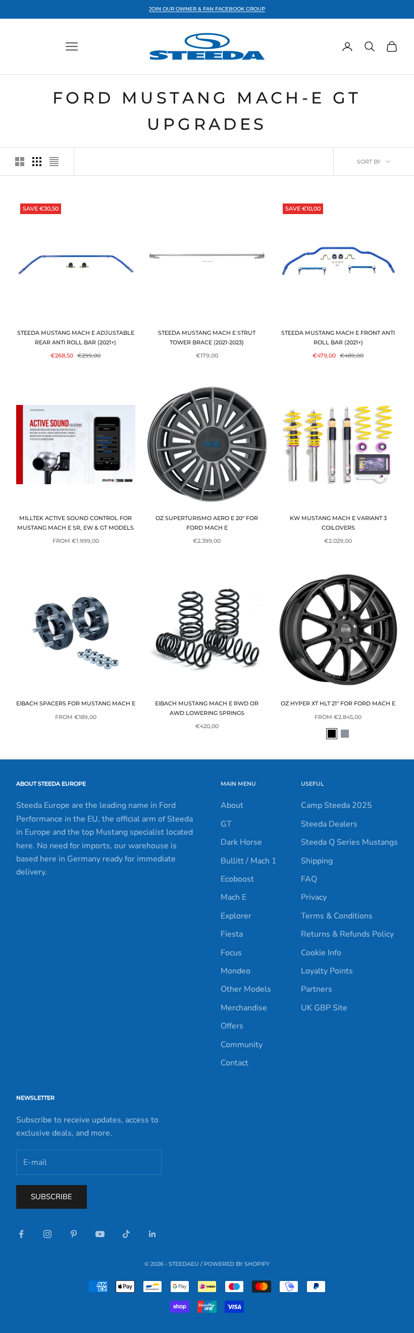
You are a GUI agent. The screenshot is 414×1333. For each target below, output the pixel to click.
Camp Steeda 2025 (336, 805)
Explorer (236, 915)
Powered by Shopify (237, 1263)
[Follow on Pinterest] (74, 1234)
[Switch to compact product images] (54, 161)
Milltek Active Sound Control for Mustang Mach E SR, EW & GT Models (75, 523)
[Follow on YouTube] (100, 1234)
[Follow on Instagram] (47, 1234)
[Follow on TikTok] (126, 1234)
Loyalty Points (327, 971)
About (232, 805)
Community (242, 1044)
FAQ (309, 879)
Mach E (233, 897)
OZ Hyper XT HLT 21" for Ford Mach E (338, 703)
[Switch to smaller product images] (36, 161)
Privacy (314, 897)
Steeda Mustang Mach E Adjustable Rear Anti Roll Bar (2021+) (75, 337)
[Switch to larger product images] (19, 161)
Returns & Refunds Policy (347, 934)
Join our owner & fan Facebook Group (207, 9)
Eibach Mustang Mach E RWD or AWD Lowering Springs (206, 708)
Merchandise (244, 1007)
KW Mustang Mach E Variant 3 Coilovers (338, 523)
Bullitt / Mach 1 (249, 860)
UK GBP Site (324, 1007)
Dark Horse (241, 842)
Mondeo (235, 971)
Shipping (317, 860)
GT (226, 824)
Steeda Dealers (329, 824)
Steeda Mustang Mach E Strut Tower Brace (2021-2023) (206, 337)
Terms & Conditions (337, 915)
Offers (232, 1026)
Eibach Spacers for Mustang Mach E (75, 703)
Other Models (246, 989)
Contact (234, 1062)
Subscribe (51, 1197)
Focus (231, 952)
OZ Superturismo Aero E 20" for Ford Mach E (207, 523)
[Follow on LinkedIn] (152, 1234)
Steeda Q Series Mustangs (349, 842)
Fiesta (232, 934)
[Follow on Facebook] (21, 1234)
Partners (316, 989)
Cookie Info (321, 952)
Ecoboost (237, 879)
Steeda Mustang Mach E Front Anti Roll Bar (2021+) (338, 337)
